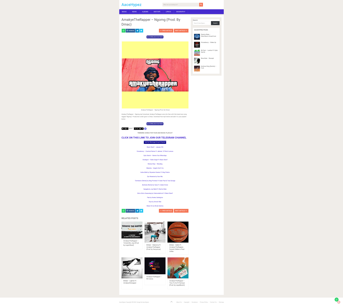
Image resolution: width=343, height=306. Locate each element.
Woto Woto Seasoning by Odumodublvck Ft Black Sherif (155, 193)
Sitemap (221, 302)
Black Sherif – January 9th (155, 147)
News (134, 12)
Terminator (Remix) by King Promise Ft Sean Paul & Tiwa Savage (155, 181)
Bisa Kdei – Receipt (207, 58)
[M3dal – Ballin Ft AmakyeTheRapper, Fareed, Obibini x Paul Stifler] (177, 232)
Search (195, 20)
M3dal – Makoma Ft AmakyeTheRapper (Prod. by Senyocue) (153, 247)
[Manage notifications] (338, 302)
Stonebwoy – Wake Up (208, 42)
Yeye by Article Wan (155, 202)
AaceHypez (131, 5)
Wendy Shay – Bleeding (155, 164)
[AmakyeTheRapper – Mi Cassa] (155, 265)
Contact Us (213, 302)
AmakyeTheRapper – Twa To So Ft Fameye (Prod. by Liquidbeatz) (177, 283)
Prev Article (167, 30)
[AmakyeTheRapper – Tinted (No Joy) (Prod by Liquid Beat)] (131, 230)
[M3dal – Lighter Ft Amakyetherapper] (131, 267)
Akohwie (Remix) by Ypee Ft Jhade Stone (155, 185)
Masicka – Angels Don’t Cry (155, 168)
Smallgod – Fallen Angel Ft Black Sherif (155, 160)
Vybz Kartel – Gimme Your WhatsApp (155, 155)
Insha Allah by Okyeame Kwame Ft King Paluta (155, 172)
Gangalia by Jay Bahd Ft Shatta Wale (154, 189)
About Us (179, 302)
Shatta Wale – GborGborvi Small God (208, 35)
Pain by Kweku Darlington (155, 197)
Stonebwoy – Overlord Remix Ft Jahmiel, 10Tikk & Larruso (155, 151)
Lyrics (168, 12)
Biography (180, 12)
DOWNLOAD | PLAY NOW (156, 37)
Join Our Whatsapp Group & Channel (155, 142)
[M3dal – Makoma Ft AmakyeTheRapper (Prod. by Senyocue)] (155, 232)
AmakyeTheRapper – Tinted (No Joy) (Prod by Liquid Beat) (131, 243)
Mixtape (157, 12)
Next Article (180, 30)
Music (124, 12)
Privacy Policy (204, 302)
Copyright (186, 302)
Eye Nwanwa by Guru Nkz (155, 176)
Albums (145, 12)
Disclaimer (195, 302)
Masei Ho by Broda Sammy (155, 206)
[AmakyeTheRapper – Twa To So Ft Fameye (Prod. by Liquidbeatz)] (177, 267)
